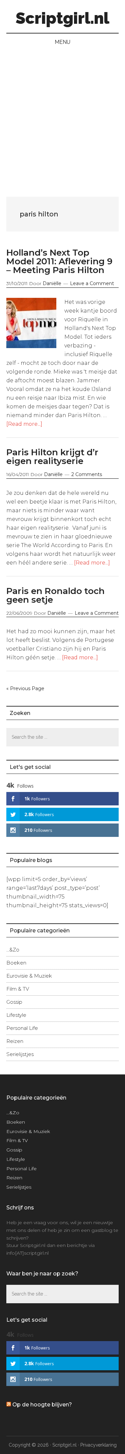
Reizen (14, 1041)
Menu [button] (62, 42)
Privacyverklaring (98, 1445)
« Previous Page (25, 688)
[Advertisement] (62, 117)
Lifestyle (16, 1015)
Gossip (14, 1002)
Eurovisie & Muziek (29, 976)
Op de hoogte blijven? (42, 1404)
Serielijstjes (20, 1054)
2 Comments (86, 474)
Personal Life (22, 1028)
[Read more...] (24, 424)
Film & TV (17, 989)
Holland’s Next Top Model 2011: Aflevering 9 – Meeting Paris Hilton (59, 261)
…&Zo (12, 949)
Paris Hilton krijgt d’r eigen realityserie (52, 456)
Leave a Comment (92, 283)
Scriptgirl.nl (62, 18)
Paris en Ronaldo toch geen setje (55, 595)
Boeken (16, 963)
